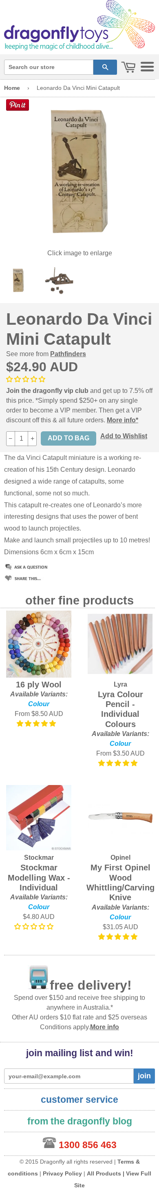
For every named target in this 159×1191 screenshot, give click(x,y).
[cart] (128, 67)
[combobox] (48, 67)
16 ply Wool (39, 684)
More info (104, 1027)
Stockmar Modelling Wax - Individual (39, 877)
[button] (26, 379)
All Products (104, 1173)
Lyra (120, 684)
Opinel (120, 857)
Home (12, 88)
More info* (122, 420)
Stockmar (39, 857)
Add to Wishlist (123, 436)
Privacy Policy (62, 1173)
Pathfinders (68, 353)
